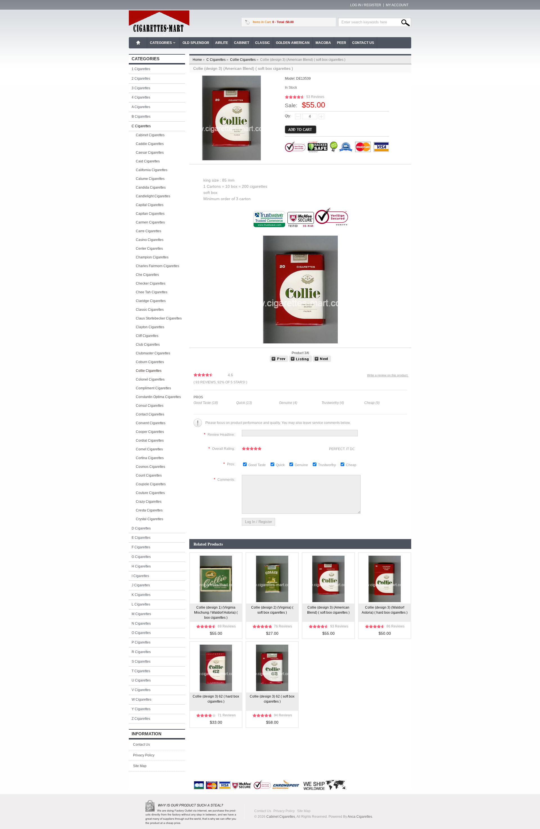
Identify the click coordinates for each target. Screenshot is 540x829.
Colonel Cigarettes (150, 379)
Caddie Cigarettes (150, 144)
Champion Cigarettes (152, 257)
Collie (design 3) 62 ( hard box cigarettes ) (216, 698)
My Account (397, 5)
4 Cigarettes (141, 97)
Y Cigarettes (141, 709)
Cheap (351, 465)
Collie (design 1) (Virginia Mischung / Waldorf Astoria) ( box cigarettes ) (216, 612)
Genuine (302, 465)
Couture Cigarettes (150, 493)
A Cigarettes (141, 107)
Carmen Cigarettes (150, 222)
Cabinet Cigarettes (150, 135)
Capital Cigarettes (149, 205)
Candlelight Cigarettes (153, 196)
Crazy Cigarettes (148, 502)
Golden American (293, 43)
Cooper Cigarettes (150, 432)
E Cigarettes (141, 538)
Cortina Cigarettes (150, 458)
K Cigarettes (141, 595)
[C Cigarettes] (300, 361)
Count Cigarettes (149, 475)
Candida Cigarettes (151, 187)
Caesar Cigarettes (150, 153)
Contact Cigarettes (150, 414)
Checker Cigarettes (150, 283)
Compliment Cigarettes (153, 388)
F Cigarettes (141, 547)
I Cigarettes (140, 576)
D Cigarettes (141, 528)
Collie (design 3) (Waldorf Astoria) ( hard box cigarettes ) (385, 610)
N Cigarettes (141, 623)
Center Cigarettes (149, 249)
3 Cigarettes (141, 88)
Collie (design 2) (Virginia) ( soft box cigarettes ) (272, 610)
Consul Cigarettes (149, 406)
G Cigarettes (141, 557)
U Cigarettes (141, 680)
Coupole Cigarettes (151, 484)
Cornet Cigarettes (149, 449)
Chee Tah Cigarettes (151, 292)
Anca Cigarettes (360, 817)
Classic (262, 43)
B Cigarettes (141, 117)
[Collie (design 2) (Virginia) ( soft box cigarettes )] (279, 361)
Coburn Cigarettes (150, 362)
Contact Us (363, 43)
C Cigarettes (217, 60)
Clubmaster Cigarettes (153, 353)
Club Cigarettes (148, 345)
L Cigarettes (141, 604)
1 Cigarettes (141, 69)
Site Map (140, 766)
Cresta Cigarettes (149, 510)
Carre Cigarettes (148, 231)
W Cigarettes (141, 699)
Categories (161, 43)
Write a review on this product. (387, 375)
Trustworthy (327, 465)
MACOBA (323, 43)
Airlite (221, 43)
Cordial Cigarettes (150, 441)
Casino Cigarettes (149, 240)
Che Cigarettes (147, 275)
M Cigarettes (141, 614)
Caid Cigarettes (148, 161)
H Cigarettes (141, 566)
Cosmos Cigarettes (150, 467)
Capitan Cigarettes (150, 214)
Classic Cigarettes (150, 310)
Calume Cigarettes (150, 179)
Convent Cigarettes (150, 423)
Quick (280, 465)
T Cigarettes (141, 671)
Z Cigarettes (141, 719)
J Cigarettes (141, 585)
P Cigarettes (141, 642)
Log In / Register (365, 5)
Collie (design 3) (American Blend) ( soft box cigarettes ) (328, 610)
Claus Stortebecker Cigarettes (159, 318)
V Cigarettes (141, 690)
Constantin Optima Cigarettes (158, 397)
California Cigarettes (151, 170)
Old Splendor (196, 43)
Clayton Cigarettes (150, 327)
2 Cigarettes (141, 79)
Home (138, 43)
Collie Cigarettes (244, 60)
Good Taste (257, 465)
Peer (341, 43)
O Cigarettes (141, 633)
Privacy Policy (143, 755)
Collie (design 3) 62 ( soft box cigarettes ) (272, 698)
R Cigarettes (141, 652)
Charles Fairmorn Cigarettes (157, 266)
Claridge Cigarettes (151, 301)
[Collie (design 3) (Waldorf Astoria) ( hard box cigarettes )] (322, 361)
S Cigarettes (141, 661)
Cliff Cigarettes (147, 336)
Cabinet (241, 43)
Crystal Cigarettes (149, 519)
